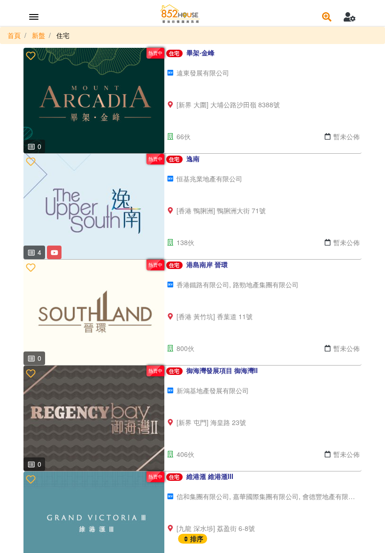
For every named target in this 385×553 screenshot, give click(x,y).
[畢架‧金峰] (93, 100)
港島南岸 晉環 (207, 264)
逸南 (193, 158)
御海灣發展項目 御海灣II (222, 370)
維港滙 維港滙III (209, 476)
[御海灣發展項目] (93, 418)
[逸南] (93, 206)
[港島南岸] (93, 312)
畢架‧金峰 (200, 52)
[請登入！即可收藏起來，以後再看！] (30, 55)
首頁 (14, 35)
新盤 (38, 35)
